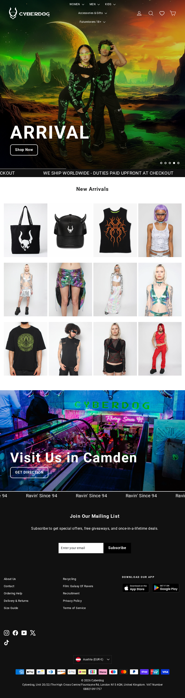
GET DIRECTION (29, 472)
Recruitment (71, 593)
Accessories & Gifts (91, 13)
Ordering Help (13, 593)
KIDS (108, 4)
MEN (93, 4)
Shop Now (24, 150)
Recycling (69, 579)
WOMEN (75, 4)
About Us (10, 579)
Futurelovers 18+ (91, 21)
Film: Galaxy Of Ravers (78, 586)
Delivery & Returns (16, 600)
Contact (9, 586)
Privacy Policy (72, 600)
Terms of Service (74, 608)
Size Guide (11, 608)
